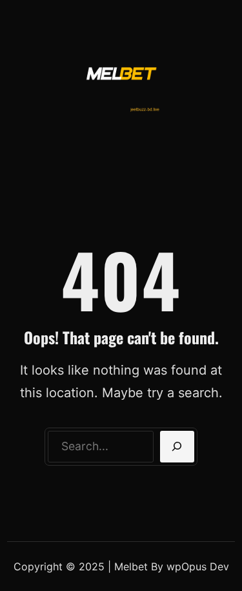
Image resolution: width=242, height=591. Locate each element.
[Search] (177, 447)
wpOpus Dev (197, 566)
